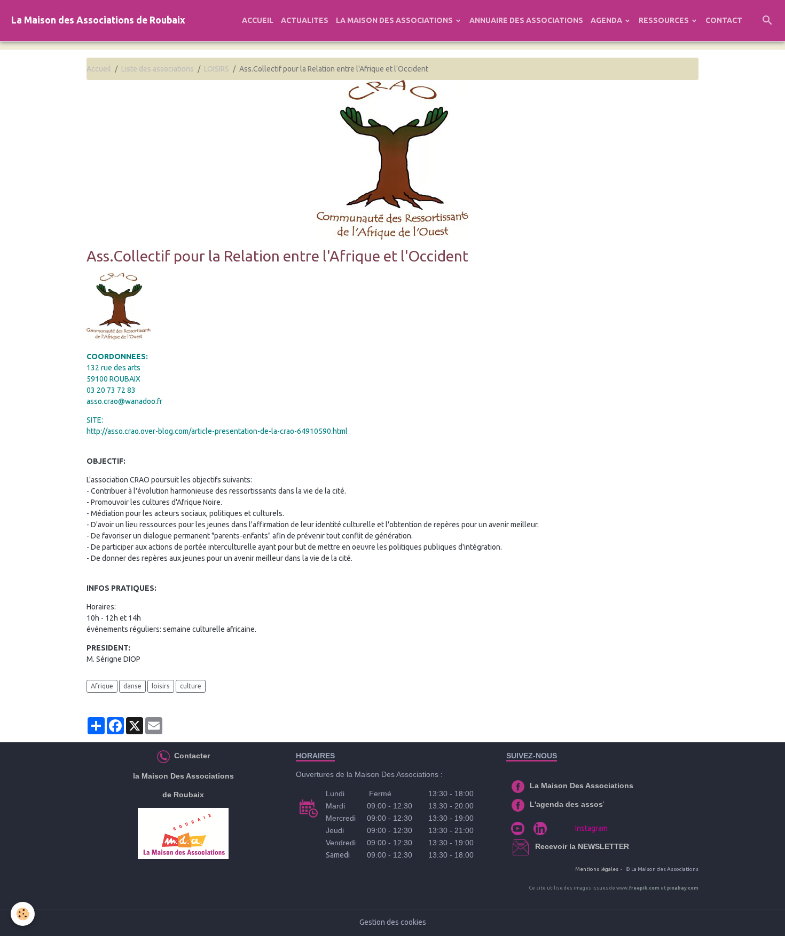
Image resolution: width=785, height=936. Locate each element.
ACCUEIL (257, 20)
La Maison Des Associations (581, 785)
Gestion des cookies (392, 922)
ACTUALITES (304, 20)
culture (190, 686)
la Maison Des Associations (183, 776)
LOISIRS (216, 69)
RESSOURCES (664, 20)
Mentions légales (596, 869)
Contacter (191, 755)
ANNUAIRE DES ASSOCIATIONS (526, 20)
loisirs (161, 686)
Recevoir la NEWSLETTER (582, 846)
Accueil (99, 69)
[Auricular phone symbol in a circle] (163, 755)
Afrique (102, 686)
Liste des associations (157, 69)
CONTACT (723, 20)
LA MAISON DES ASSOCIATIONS (395, 20)
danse (132, 686)
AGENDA (607, 20)
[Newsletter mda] (534, 846)
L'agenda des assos (566, 804)
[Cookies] (23, 914)
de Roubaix (183, 794)
